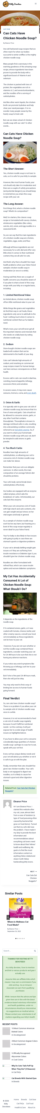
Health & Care (20, 1107)
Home (16, 1099)
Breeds (24, 1099)
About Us (31, 1107)
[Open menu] (36, 3)
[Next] (31, 917)
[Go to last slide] (8, 917)
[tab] (15, 938)
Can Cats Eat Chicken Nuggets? (31, 876)
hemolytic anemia (22, 430)
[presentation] (20, 908)
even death (31, 393)
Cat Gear (32, 1099)
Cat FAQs (20, 1103)
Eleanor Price (9, 43)
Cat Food (6, 29)
